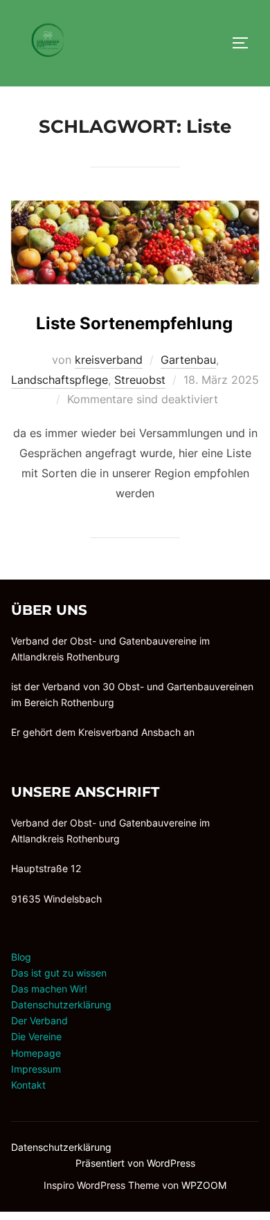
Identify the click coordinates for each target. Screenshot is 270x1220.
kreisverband (109, 360)
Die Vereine (36, 1036)
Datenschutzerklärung (61, 1004)
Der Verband (39, 1020)
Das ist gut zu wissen (59, 973)
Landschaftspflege (59, 380)
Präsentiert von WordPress (135, 1163)
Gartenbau (188, 360)
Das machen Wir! (49, 989)
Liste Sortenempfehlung (134, 323)
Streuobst (139, 380)
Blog (21, 957)
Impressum (36, 1069)
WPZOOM (203, 1185)
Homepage (36, 1053)
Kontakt (28, 1085)
